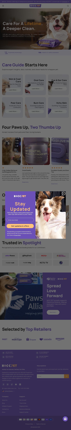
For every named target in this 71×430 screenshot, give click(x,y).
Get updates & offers (20, 226)
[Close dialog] (63, 193)
